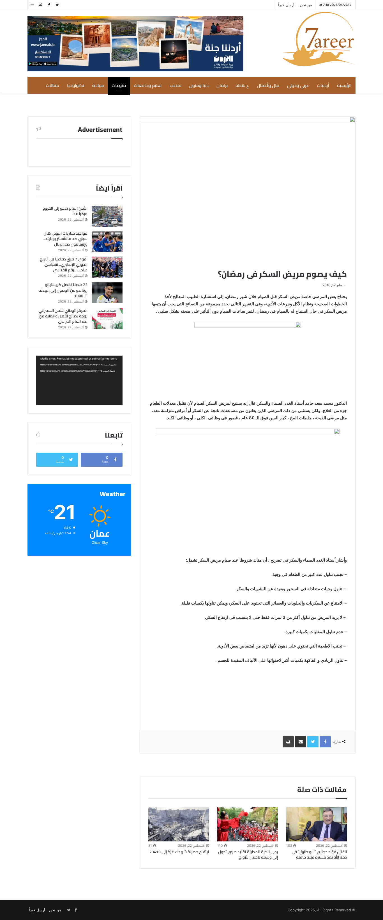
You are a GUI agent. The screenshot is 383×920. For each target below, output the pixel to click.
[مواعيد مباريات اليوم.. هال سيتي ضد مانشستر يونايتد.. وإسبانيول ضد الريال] (107, 241)
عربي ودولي (298, 85)
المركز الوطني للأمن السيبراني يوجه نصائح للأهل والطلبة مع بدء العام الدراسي (62, 316)
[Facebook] (49, 5)
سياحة (98, 85)
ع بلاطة (242, 85)
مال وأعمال (268, 85)
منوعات (119, 85)
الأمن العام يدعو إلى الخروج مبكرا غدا (64, 211)
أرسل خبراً (286, 5)
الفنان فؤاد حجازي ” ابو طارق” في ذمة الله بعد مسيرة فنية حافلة (319, 854)
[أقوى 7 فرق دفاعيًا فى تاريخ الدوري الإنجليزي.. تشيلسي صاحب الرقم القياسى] (107, 267)
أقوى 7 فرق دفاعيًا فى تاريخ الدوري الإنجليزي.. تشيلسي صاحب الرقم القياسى (63, 264)
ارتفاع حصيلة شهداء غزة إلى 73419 (179, 851)
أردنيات (323, 85)
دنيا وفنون (199, 85)
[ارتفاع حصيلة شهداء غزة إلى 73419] (178, 824)
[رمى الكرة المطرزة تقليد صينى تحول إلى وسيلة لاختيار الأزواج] (247, 824)
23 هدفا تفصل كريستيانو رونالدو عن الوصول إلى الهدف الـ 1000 (62, 290)
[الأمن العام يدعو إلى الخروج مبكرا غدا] (107, 216)
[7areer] (319, 39)
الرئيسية (344, 85)
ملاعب (175, 85)
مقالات (52, 85)
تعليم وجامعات (148, 85)
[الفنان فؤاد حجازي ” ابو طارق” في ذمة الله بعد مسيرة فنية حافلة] (316, 824)
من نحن (306, 5)
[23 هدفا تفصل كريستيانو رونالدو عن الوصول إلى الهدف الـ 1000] (107, 292)
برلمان (222, 85)
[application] (79, 380)
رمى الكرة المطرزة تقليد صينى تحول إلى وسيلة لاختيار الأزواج (248, 854)
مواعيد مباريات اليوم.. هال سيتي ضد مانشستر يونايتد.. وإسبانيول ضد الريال (65, 239)
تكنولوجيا (75, 85)
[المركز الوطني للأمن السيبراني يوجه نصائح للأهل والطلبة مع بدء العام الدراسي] (107, 318)
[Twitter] (57, 5)
